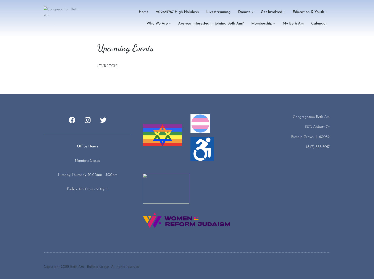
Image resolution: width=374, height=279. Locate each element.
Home (143, 12)
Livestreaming (218, 12)
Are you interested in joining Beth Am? (211, 23)
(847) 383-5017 (318, 147)
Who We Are (157, 23)
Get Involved (271, 12)
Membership (261, 23)
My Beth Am (293, 23)
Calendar (319, 23)
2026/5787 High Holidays (177, 12)
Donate (244, 12)
